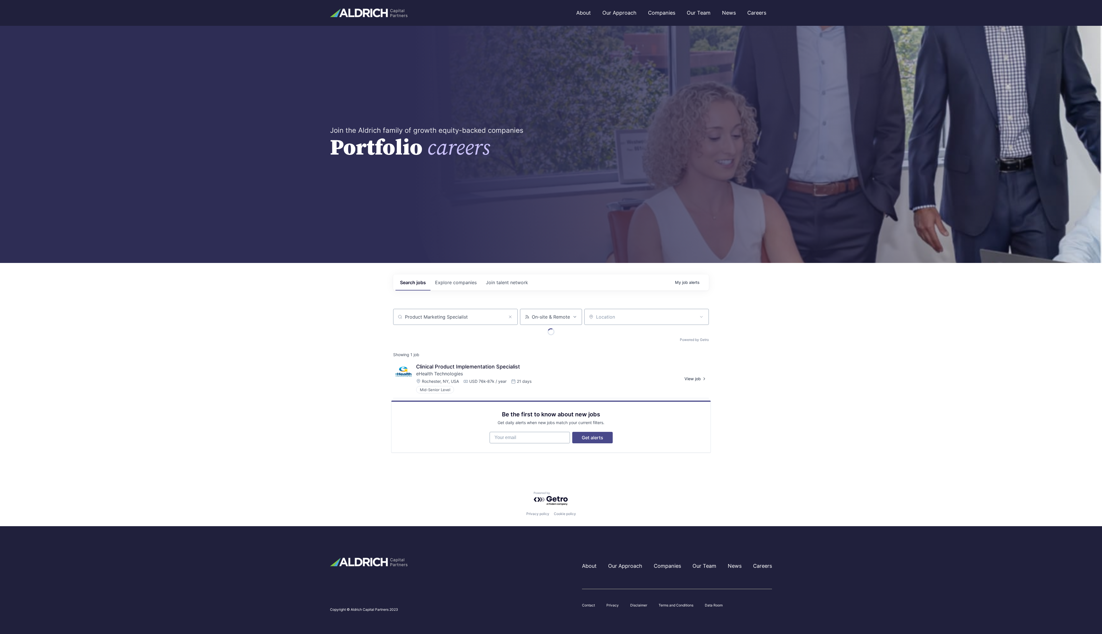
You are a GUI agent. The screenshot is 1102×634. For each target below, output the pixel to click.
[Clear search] (510, 317)
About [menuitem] (583, 13)
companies (456, 282)
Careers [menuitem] (756, 13)
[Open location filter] (701, 317)
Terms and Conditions (676, 605)
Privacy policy (537, 514)
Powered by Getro (694, 340)
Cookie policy (565, 514)
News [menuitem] (729, 13)
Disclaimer (638, 605)
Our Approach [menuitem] (619, 13)
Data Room (714, 605)
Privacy (612, 605)
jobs (413, 282)
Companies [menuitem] (661, 13)
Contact (588, 605)
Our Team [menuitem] (699, 13)
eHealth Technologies (439, 374)
